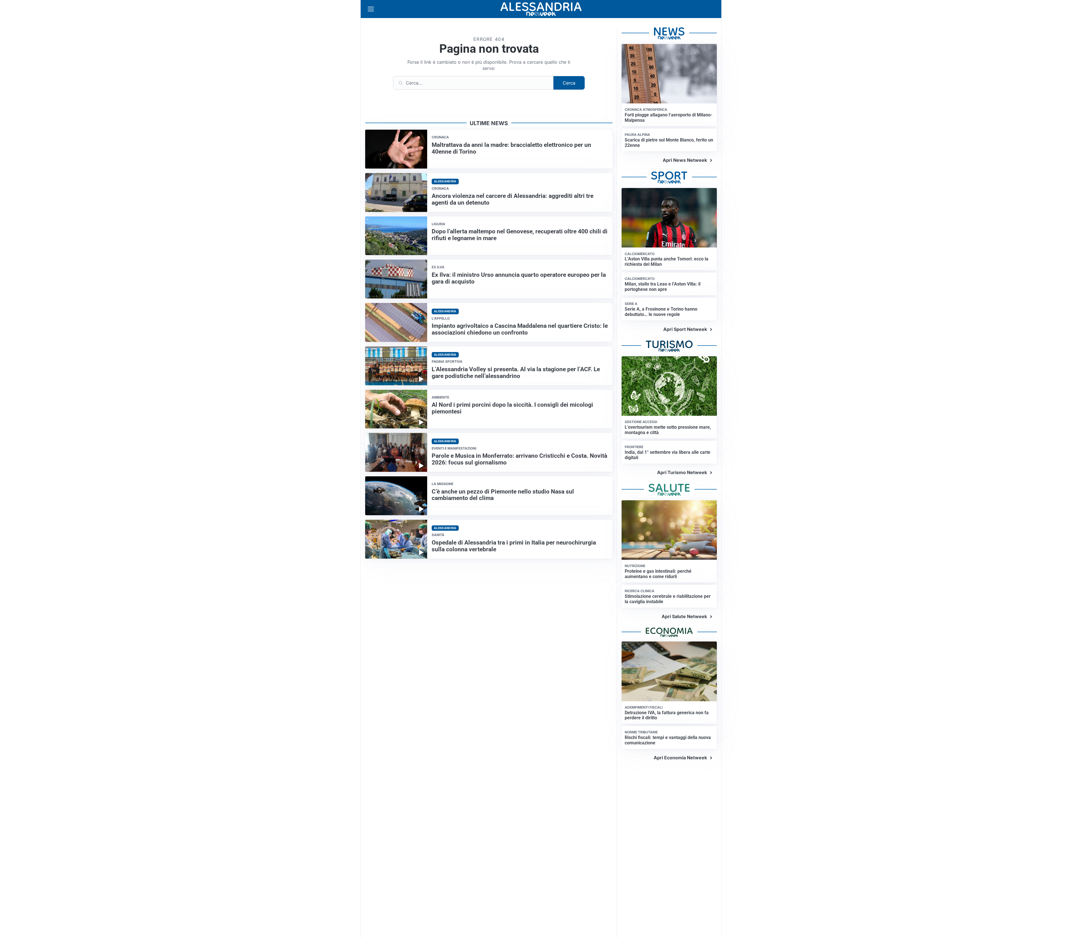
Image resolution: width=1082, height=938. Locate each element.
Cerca (569, 83)
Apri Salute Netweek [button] (684, 616)
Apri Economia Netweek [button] (680, 757)
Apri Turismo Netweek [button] (682, 472)
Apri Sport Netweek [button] (685, 329)
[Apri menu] (371, 9)
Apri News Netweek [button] (685, 160)
